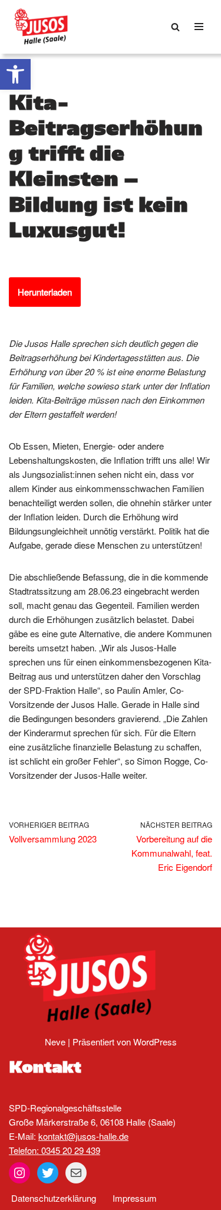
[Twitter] (47, 1172)
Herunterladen (45, 292)
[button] (15, 74)
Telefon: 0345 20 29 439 (54, 1150)
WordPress (155, 1041)
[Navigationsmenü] (199, 26)
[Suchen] (175, 26)
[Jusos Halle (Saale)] (44, 26)
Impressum (135, 1198)
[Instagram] (19, 1172)
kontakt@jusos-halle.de (83, 1136)
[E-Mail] (76, 1172)
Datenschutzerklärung (53, 1198)
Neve (55, 1041)
